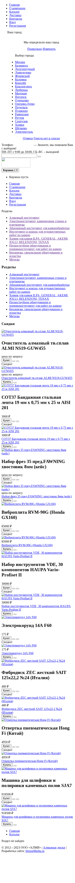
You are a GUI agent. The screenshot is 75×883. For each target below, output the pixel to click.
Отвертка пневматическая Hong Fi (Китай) (30, 761)
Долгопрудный (25, 69)
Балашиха (21, 65)
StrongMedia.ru (34, 851)
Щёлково (21, 128)
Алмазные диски (54, 847)
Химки (19, 124)
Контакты (15, 18)
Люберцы (21, 90)
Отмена (28, 138)
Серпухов (21, 121)
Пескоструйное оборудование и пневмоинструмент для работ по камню (35, 247)
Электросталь (24, 131)
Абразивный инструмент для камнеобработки (39, 228)
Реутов (19, 117)
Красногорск (23, 86)
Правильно (34, 49)
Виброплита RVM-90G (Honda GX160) (27, 545)
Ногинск (21, 97)
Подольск (21, 107)
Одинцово (22, 100)
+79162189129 (23, 145)
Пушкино (21, 110)
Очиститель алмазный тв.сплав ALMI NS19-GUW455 (37, 378)
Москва (20, 62)
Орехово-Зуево (25, 103)
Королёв (20, 83)
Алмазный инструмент (24, 217)
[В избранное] (13, 361)
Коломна (21, 79)
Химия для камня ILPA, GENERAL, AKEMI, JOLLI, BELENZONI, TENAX (38, 240)
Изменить (49, 49)
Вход (12, 22)
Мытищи (21, 93)
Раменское (22, 114)
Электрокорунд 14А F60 (17, 653)
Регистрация (17, 25)
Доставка (15, 15)
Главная (14, 4)
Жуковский (22, 76)
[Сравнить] (17, 361)
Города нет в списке (47, 138)
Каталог (14, 11)
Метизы (14, 259)
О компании (17, 8)
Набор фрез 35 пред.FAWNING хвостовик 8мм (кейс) (37, 496)
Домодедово (23, 72)
